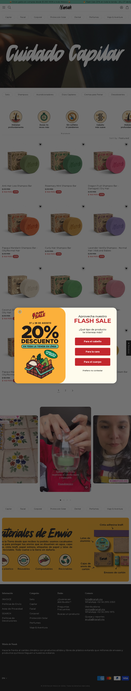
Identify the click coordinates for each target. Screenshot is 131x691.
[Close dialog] (19, 311)
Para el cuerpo (92, 362)
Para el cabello (92, 341)
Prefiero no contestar (93, 370)
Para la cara (93, 351)
